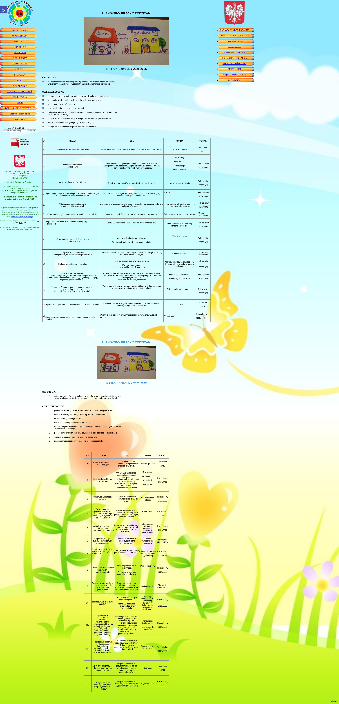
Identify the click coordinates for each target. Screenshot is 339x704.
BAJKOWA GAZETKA (234, 52)
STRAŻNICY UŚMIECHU (234, 63)
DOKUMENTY (20, 58)
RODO (20, 103)
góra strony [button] (334, 701)
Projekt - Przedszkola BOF (234, 75)
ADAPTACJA (234, 47)
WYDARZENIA (19, 86)
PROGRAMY (20, 41)
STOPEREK (19, 75)
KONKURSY (20, 47)
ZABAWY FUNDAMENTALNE (234, 30)
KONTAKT (20, 119)
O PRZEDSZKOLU (20, 30)
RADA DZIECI (234, 80)
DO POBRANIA (19, 64)
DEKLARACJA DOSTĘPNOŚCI (20, 108)
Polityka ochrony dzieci (20, 114)
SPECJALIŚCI (234, 69)
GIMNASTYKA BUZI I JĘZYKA (234, 36)
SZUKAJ (31, 131)
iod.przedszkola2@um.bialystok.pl (22, 217)
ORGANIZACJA (19, 36)
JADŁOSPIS (19, 69)
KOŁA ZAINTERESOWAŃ (19, 91)
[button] (3, 9)
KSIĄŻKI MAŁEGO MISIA (234, 58)
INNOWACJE (20, 52)
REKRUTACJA (20, 97)
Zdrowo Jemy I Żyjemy (234, 41)
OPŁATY (20, 80)
